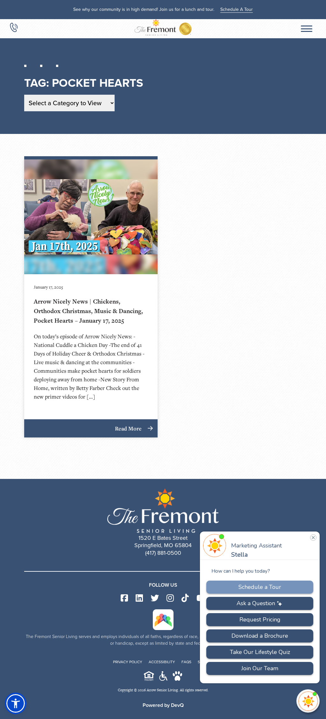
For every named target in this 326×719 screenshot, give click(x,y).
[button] (15, 703)
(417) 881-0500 (163, 553)
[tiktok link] (185, 598)
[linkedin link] (139, 598)
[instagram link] (170, 598)
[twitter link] (155, 598)
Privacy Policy (127, 662)
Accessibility (162, 662)
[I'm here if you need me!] (308, 701)
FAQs (186, 662)
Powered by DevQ (163, 705)
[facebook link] (124, 598)
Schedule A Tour (236, 9)
